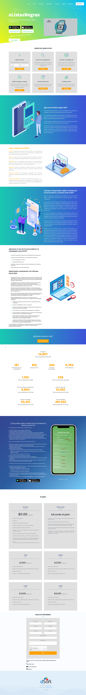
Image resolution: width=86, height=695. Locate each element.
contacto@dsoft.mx (32, 666)
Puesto (50, 630)
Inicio (29, 4)
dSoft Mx (30, 669)
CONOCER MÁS (19, 90)
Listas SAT (41, 4)
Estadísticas (49, 4)
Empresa (36, 630)
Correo (35, 626)
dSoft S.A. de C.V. (49, 687)
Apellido (50, 621)
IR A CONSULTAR (66, 68)
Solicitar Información (43, 341)
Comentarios (43, 640)
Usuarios (80, 4)
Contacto (70, 4)
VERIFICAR (20, 68)
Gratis (34, 4)
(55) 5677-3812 (31, 664)
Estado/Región (43, 635)
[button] (59, 479)
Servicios (57, 4)
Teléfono (50, 626)
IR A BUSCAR (43, 68)
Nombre (36, 621)
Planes (63, 4)
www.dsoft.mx (29, 476)
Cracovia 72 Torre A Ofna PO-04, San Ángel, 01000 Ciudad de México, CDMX (41, 661)
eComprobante (42, 476)
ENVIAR (43, 653)
